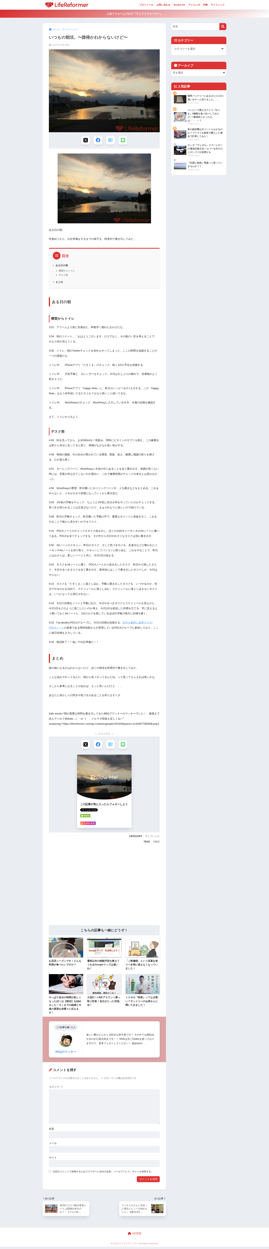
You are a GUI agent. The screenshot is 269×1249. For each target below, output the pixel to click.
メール (53, 1143)
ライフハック (218, 4)
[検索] (222, 26)
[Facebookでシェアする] (98, 140)
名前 (51, 1128)
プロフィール (146, 4)
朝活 (157, 841)
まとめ (59, 281)
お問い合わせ (163, 4)
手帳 (205, 4)
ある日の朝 (62, 265)
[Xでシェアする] (85, 140)
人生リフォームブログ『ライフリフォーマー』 (134, 13)
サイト (53, 1157)
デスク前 (63, 275)
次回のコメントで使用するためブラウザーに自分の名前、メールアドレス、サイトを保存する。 (103, 1171)
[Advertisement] (104, 885)
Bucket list (179, 4)
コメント (56, 1086)
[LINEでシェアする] (123, 140)
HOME (136, 1233)
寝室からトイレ (67, 270)
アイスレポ (194, 4)
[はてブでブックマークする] (110, 140)
